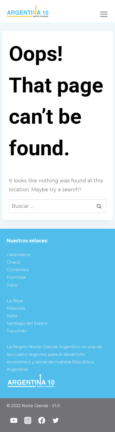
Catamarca (18, 254)
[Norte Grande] (28, 11)
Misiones (16, 308)
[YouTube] (14, 421)
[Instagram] (28, 421)
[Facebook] (42, 421)
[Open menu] (103, 11)
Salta (12, 315)
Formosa (16, 277)
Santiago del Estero (27, 323)
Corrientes (18, 269)
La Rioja (15, 300)
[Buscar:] (57, 206)
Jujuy (12, 284)
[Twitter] (56, 421)
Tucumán (17, 330)
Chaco (13, 262)
